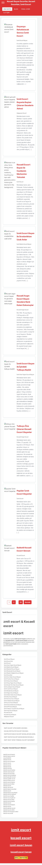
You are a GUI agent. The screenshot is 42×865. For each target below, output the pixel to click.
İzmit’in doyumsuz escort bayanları (16, 734)
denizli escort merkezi (9, 794)
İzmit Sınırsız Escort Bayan (11, 698)
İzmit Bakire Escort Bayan (24, 244)
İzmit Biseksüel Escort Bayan (12, 671)
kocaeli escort (21, 838)
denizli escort (7, 759)
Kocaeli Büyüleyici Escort (13, 731)
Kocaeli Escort (21, 555)
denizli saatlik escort (9, 778)
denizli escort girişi (8, 796)
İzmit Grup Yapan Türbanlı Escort (15, 740)
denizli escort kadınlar (9, 775)
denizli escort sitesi (8, 784)
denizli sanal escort (8, 772)
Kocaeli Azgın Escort (22, 309)
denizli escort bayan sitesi (10, 811)
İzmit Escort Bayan (22, 40)
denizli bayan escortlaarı (10, 792)
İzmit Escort (20, 182)
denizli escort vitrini (8, 810)
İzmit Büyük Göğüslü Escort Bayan (14, 673)
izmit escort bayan (21, 845)
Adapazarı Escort (21, 113)
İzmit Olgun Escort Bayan (11, 693)
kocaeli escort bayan (21, 852)
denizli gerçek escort (9, 808)
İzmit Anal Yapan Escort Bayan (25, 374)
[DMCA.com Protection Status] (21, 859)
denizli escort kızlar (8, 773)
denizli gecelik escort (9, 777)
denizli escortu (7, 768)
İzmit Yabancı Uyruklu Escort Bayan (14, 708)
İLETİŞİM (6, 12)
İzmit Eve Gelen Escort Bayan (12, 677)
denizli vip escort (8, 787)
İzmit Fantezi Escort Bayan (11, 679)
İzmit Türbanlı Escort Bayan (11, 700)
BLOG (16, 9)
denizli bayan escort (9, 756)
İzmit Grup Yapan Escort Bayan (13, 683)
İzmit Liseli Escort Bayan (11, 689)
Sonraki (27, 602)
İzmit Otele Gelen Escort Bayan (13, 695)
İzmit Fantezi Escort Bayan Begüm (15, 737)
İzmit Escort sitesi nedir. (12, 728)
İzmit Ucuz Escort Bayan (11, 702)
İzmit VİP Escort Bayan (10, 706)
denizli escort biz (8, 813)
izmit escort (21, 830)
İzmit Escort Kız (8, 661)
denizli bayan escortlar (9, 789)
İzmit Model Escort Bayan (11, 691)
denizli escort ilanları (9, 770)
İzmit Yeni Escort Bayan (10, 710)
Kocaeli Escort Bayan (10, 714)
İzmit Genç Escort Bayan (11, 681)
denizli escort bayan (9, 754)
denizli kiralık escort (9, 780)
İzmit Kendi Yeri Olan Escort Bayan (14, 685)
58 (21, 602)
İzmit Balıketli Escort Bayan (11, 669)
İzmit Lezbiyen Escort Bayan (12, 687)
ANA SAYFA (7, 9)
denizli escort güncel (9, 798)
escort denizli (7, 758)
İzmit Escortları (8, 675)
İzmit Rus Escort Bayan (10, 697)
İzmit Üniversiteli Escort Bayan (12, 704)
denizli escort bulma (9, 801)
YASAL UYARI (25, 9)
